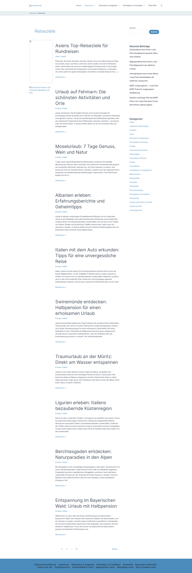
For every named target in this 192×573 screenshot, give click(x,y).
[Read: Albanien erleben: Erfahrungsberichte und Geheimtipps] (41, 215)
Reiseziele (89, 5)
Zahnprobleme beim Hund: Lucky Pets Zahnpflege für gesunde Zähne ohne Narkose (144, 53)
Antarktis (133, 130)
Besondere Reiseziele (146, 564)
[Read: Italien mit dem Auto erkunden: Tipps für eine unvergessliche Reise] (41, 268)
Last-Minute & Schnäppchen (141, 170)
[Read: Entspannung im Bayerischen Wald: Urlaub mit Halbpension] (41, 517)
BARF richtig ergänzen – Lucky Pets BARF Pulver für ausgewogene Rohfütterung (144, 89)
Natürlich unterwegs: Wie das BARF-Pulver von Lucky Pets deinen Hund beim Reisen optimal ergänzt (144, 101)
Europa (58, 108)
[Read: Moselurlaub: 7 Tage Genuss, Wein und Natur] (41, 163)
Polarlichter (134, 186)
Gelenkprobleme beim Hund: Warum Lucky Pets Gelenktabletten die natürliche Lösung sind (144, 77)
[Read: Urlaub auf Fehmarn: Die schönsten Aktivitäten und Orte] (41, 90)
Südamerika (134, 198)
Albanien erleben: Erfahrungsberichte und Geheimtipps (80, 200)
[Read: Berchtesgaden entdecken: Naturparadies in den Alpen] (41, 468)
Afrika (132, 122)
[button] (162, 5)
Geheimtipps (135, 154)
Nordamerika (135, 178)
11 (76, 549)
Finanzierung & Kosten (139, 150)
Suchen (133, 28)
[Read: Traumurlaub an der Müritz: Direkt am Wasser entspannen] (41, 372)
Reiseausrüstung (136, 190)
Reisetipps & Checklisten (133, 5)
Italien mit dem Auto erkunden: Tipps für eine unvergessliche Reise (87, 255)
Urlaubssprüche (136, 210)
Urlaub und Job (136, 206)
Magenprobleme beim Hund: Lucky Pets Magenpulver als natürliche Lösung (143, 65)
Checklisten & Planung (139, 142)
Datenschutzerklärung (45, 564)
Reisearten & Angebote (108, 5)
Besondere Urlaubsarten (139, 138)
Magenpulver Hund (105, 567)
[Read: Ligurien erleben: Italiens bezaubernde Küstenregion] (41, 420)
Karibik (132, 162)
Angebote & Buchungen (139, 126)
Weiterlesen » (60, 77)
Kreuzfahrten (135, 166)
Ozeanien (133, 182)
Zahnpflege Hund (125, 567)
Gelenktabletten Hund (83, 567)
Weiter (116, 549)
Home (78, 5)
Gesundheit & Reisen (138, 158)
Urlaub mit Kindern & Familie (141, 202)
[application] (94, 5)
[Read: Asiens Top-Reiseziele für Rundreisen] (41, 61)
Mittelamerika (135, 174)
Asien (57, 56)
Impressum (63, 564)
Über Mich (153, 5)
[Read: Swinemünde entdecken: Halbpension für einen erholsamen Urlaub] (41, 322)
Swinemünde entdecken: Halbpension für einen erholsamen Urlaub (81, 307)
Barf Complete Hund (146, 567)
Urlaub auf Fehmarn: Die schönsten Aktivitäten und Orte (82, 97)
